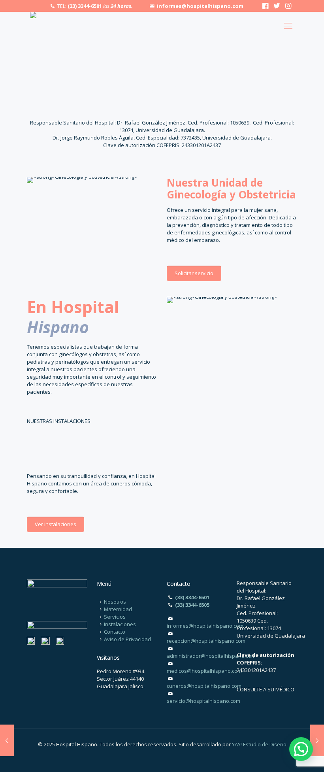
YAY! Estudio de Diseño (259, 744)
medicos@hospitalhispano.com (204, 670)
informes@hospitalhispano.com (200, 5)
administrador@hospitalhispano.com (211, 655)
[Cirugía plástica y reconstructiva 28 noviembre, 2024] (317, 740)
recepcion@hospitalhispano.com (206, 640)
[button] (301, 749)
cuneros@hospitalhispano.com (204, 685)
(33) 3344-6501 (85, 5)
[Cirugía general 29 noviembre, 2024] (7, 740)
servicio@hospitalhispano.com (203, 700)
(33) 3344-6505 (192, 604)
